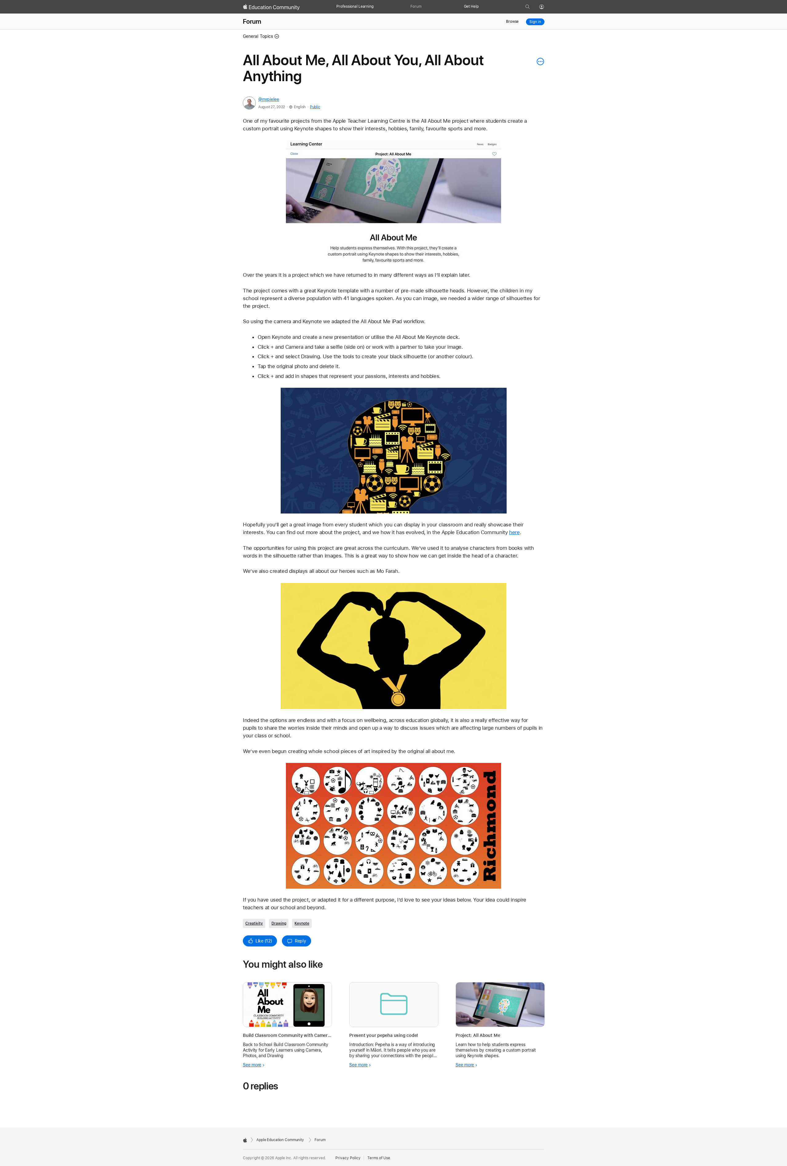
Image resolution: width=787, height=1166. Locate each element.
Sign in (535, 22)
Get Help (471, 6)
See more (252, 1064)
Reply (300, 940)
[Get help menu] (481, 7)
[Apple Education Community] (271, 7)
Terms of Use (378, 1158)
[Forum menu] (424, 7)
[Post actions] (539, 61)
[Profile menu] (546, 7)
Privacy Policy (348, 1158)
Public (315, 107)
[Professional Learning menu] (376, 7)
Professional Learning (354, 6)
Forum (415, 6)
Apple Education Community (280, 1140)
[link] (393, 202)
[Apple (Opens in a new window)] (245, 1140)
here (514, 532)
